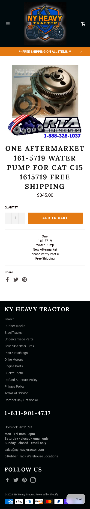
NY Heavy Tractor (24, 494)
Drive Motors (14, 359)
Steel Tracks (13, 332)
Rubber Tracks (15, 326)
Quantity (11, 207)
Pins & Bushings (16, 353)
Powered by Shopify (47, 494)
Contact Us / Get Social (21, 400)
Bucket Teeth (14, 373)
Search (10, 319)
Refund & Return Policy (21, 380)
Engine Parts (14, 366)
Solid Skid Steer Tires (19, 346)
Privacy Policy (14, 386)
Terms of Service (16, 393)
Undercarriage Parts (19, 339)
